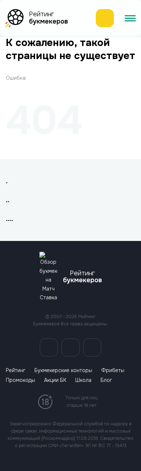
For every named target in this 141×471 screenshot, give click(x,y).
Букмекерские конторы (63, 370)
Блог (106, 380)
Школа (83, 380)
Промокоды (20, 380)
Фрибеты (112, 370)
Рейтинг (15, 370)
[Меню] (130, 18)
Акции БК (55, 380)
